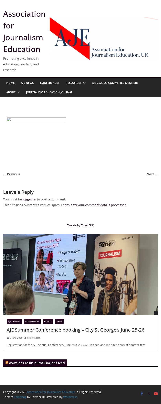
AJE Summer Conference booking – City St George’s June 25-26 (76, 329)
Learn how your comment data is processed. (94, 205)
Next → (152, 174)
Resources (73, 83)
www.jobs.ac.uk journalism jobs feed (37, 363)
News (59, 321)
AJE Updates (14, 321)
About (11, 92)
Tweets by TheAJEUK (80, 225)
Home (10, 83)
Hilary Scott (33, 337)
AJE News (27, 83)
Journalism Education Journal (49, 92)
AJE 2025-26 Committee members (115, 83)
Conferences (49, 83)
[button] (83, 83)
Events (47, 321)
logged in (29, 199)
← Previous (11, 174)
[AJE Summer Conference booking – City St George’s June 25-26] (80, 274)
